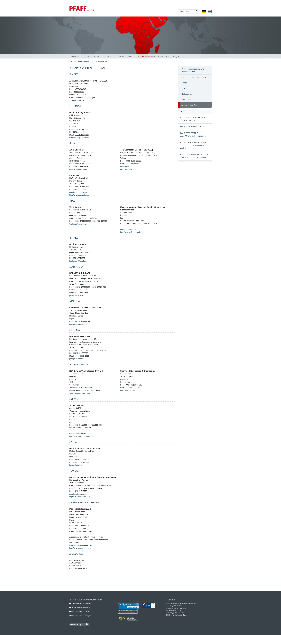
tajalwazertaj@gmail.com (79, 224)
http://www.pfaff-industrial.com (131, 232)
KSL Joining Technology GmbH (193, 77)
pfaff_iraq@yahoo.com (129, 229)
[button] (83, 56)
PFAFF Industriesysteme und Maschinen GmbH (192, 70)
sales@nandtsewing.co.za (79, 393)
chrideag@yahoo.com (77, 324)
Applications (92, 57)
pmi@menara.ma (76, 295)
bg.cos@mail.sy (75, 465)
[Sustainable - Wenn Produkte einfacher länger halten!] (129, 619)
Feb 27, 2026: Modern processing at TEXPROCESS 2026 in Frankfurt (194, 156)
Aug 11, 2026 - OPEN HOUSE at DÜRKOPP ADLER (192, 119)
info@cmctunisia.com (77, 494)
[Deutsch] (204, 11)
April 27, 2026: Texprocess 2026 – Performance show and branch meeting (193, 145)
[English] (210, 11)
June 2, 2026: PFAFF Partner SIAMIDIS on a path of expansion (193, 134)
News (121, 57)
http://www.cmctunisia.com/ (79, 497)
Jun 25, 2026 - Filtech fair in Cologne (194, 127)
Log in (174, 5)
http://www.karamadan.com (79, 195)
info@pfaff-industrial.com (179, 615)
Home (73, 62)
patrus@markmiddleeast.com (80, 545)
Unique (175, 57)
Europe (184, 83)
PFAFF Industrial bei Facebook (81, 603)
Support (109, 57)
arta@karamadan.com (78, 192)
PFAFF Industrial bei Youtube (81, 607)
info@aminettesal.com (78, 169)
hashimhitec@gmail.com (79, 138)
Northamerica (186, 94)
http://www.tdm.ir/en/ (128, 169)
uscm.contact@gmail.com (79, 433)
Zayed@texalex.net (77, 100)
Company (162, 57)
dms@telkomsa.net (127, 390)
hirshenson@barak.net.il (78, 261)
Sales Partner (145, 57)
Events (131, 57)
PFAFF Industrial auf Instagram (81, 616)
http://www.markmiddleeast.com (81, 548)
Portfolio (76, 57)
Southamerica (186, 99)
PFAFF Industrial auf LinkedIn (80, 612)
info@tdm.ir (124, 167)
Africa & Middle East (189, 105)
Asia (183, 88)
